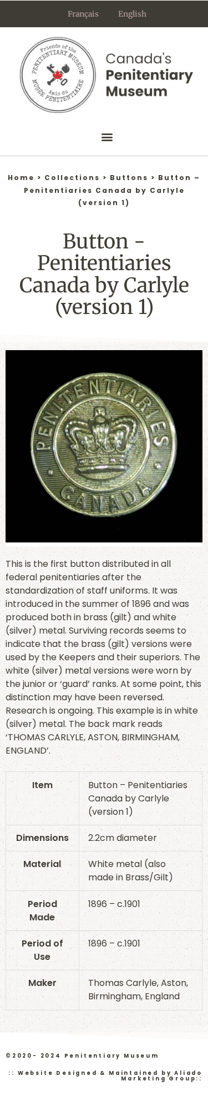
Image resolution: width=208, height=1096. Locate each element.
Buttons (129, 177)
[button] (107, 137)
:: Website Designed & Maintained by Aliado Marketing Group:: (105, 1076)
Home (21, 177)
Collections (72, 177)
